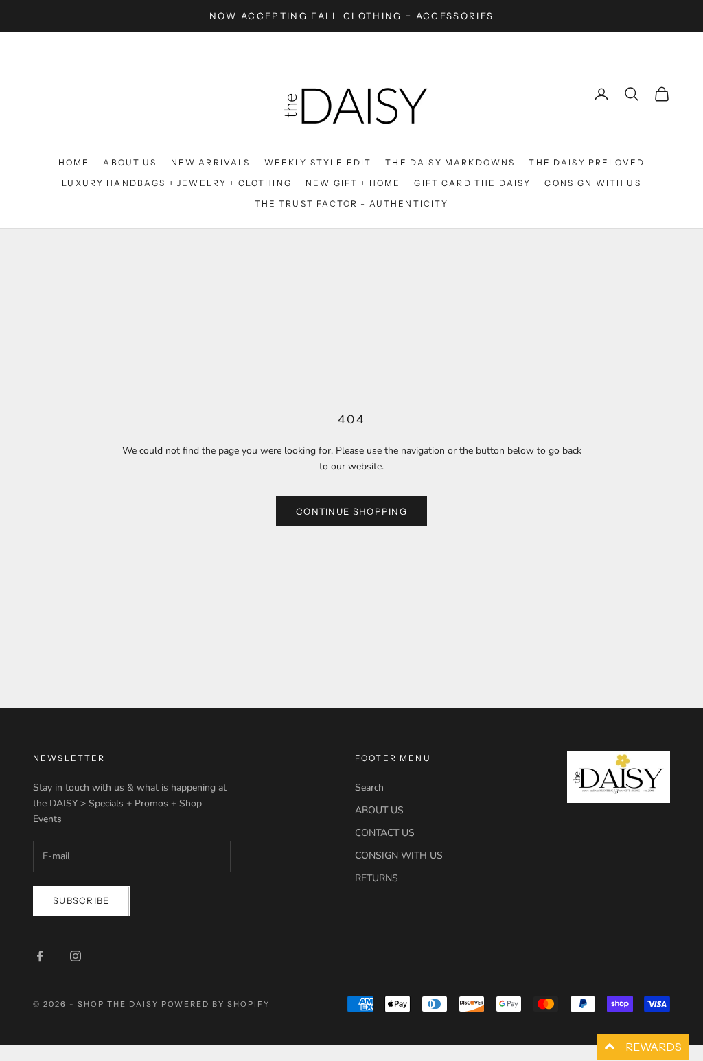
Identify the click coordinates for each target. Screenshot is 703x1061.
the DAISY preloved (587, 162)
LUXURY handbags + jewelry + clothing (177, 183)
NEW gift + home (353, 183)
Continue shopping (351, 511)
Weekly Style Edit (318, 162)
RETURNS (376, 878)
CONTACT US (385, 832)
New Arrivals (211, 162)
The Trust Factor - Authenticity (352, 203)
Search (369, 787)
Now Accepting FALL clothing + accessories (351, 15)
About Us (130, 162)
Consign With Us (592, 183)
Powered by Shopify (215, 1004)
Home (74, 162)
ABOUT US (379, 810)
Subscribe (81, 900)
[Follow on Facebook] (40, 956)
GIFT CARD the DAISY (472, 183)
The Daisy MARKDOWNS (450, 162)
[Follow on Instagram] (75, 956)
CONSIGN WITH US (399, 855)
